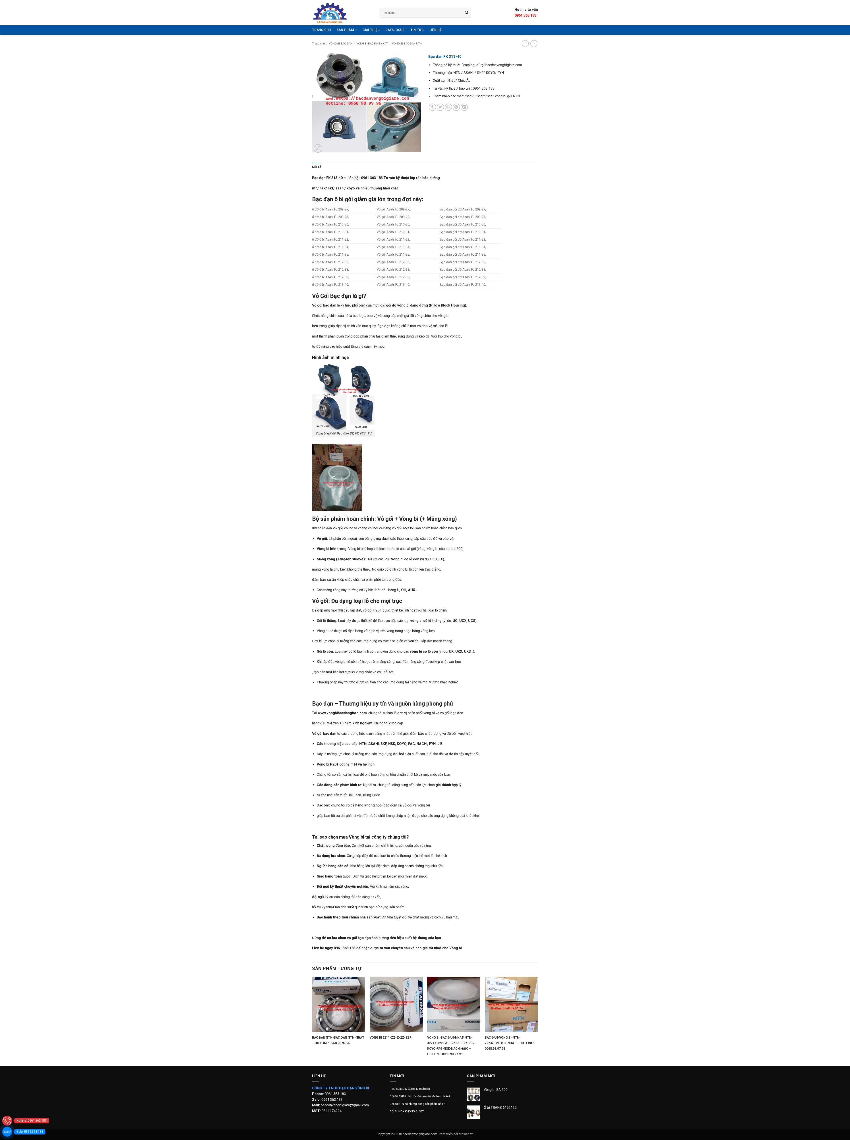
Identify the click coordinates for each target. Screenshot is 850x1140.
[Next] (537, 1021)
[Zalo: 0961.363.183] (7, 1132)
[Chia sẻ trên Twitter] (440, 107)
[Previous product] (533, 43)
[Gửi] (467, 12)
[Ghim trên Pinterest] (456, 107)
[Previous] (312, 1021)
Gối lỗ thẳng (326, 621)
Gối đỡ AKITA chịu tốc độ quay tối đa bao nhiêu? (420, 1096)
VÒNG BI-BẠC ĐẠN (340, 43)
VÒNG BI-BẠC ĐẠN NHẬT (372, 43)
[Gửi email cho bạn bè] (448, 107)
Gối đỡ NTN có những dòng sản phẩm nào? (417, 1103)
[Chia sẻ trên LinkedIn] (464, 107)
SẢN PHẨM (345, 30)
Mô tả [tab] (316, 167)
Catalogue (395, 30)
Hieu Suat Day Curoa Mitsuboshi (410, 1088)
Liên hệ (435, 30)
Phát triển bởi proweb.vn (456, 1134)
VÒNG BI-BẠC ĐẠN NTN (407, 43)
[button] (318, 148)
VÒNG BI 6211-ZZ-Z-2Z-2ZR (390, 1037)
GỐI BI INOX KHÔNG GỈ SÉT (407, 1111)
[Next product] (525, 43)
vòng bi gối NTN (507, 96)
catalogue (470, 65)
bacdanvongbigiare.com (503, 65)
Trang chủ (318, 43)
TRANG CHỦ (321, 30)
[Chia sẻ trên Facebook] (432, 107)
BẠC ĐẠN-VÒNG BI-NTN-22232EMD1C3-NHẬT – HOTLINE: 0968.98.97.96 (509, 1043)
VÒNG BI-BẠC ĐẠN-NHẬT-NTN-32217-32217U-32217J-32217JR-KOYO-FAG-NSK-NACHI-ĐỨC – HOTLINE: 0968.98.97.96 (451, 1046)
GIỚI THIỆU (371, 30)
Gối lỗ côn (325, 651)
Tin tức (417, 30)
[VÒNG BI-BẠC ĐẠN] (342, 12)
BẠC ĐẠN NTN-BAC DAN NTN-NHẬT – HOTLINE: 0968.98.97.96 (338, 1040)
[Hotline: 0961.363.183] (7, 1121)
